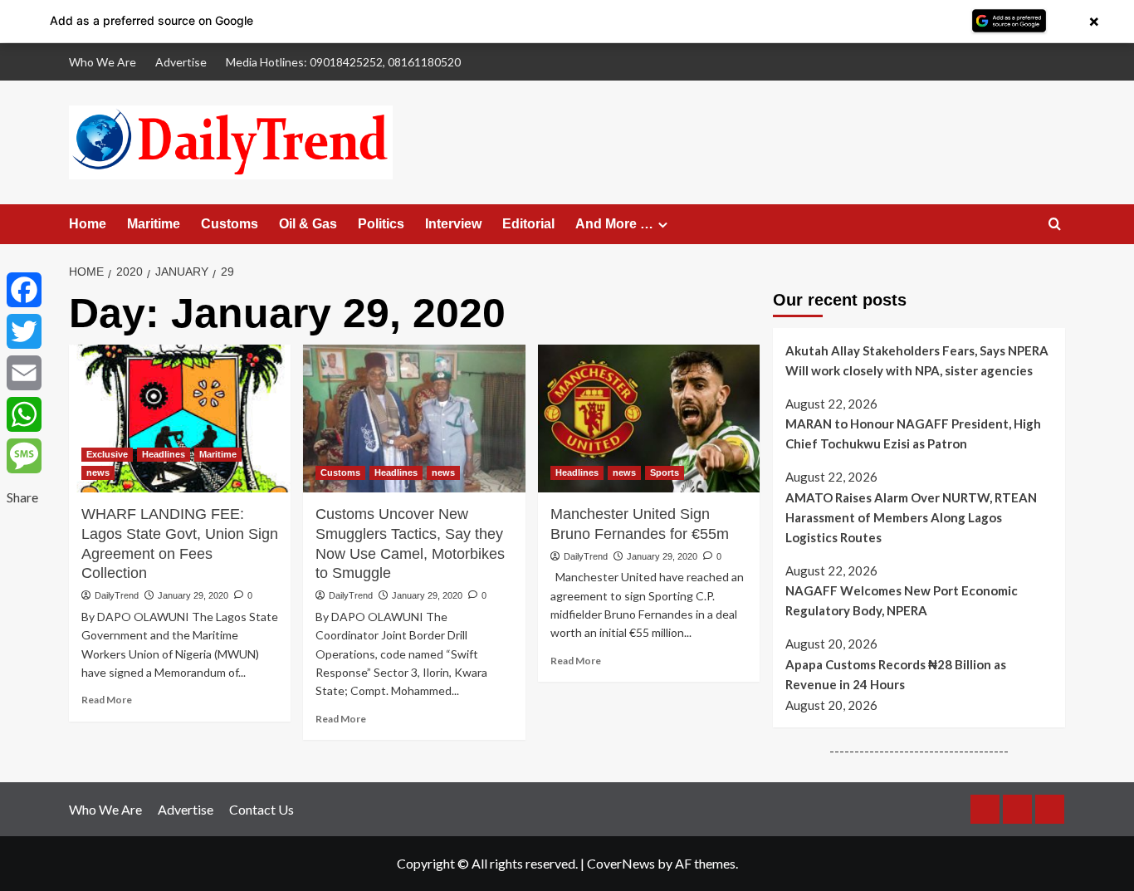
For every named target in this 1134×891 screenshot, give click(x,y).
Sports (664, 472)
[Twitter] (24, 331)
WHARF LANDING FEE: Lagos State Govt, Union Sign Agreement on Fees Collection (179, 543)
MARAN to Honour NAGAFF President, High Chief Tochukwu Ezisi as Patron (913, 433)
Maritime (153, 224)
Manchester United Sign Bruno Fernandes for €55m (639, 524)
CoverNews (621, 863)
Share (22, 497)
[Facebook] (24, 290)
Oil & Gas (308, 224)
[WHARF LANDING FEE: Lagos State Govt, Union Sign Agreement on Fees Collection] (180, 418)
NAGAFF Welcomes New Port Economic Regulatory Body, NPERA (901, 601)
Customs (229, 224)
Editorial (528, 224)
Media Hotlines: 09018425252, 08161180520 (343, 62)
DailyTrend (117, 595)
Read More (106, 699)
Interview (453, 224)
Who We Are (102, 62)
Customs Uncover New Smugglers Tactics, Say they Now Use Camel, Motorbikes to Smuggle (410, 543)
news (98, 472)
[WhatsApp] (24, 414)
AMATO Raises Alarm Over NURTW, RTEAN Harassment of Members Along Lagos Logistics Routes (911, 517)
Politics (381, 224)
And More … (614, 224)
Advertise (181, 62)
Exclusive (107, 454)
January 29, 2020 (193, 595)
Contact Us (261, 809)
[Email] (24, 373)
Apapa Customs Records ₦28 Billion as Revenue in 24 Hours (895, 674)
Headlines (163, 454)
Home (87, 224)
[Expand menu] (662, 225)
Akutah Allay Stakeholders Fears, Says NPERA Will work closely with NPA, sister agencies (916, 360)
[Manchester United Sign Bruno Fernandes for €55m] (649, 418)
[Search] (1054, 224)
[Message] (24, 456)
